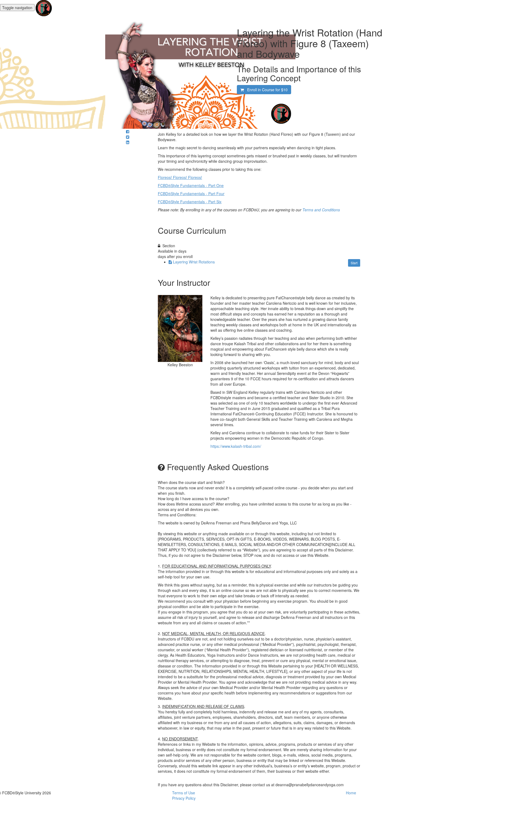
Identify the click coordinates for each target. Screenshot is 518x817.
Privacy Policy (184, 798)
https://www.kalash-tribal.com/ (235, 446)
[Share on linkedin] (127, 142)
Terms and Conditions (321, 209)
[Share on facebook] (127, 131)
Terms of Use (183, 792)
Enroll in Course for (266, 89)
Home (351, 792)
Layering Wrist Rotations (194, 262)
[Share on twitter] (127, 137)
